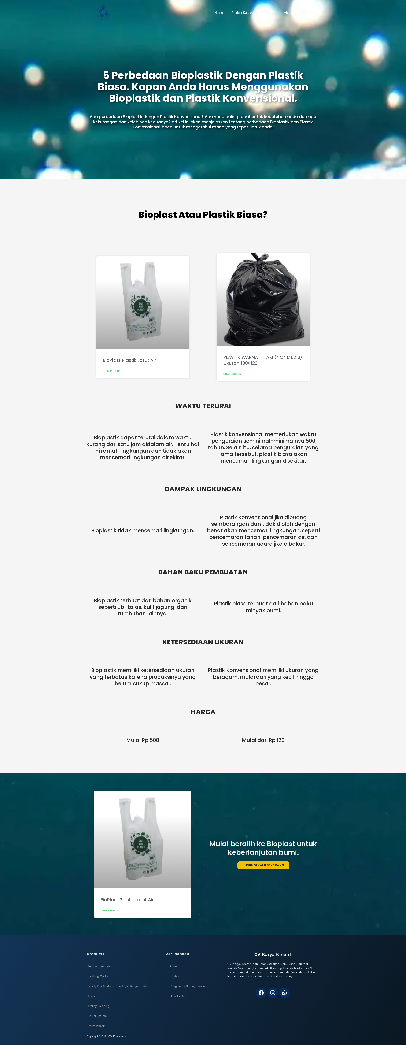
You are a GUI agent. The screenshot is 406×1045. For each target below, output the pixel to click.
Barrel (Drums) (98, 1016)
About (288, 12)
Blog (303, 12)
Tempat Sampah (99, 966)
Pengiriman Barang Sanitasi (188, 986)
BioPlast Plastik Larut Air (129, 360)
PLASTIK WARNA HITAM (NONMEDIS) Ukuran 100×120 (262, 360)
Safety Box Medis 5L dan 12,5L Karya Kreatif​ (117, 986)
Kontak (271, 12)
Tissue (92, 996)
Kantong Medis (98, 976)
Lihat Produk (111, 371)
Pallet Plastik (96, 1025)
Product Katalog (242, 12)
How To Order (179, 996)
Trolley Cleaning (98, 1006)
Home (218, 12)
